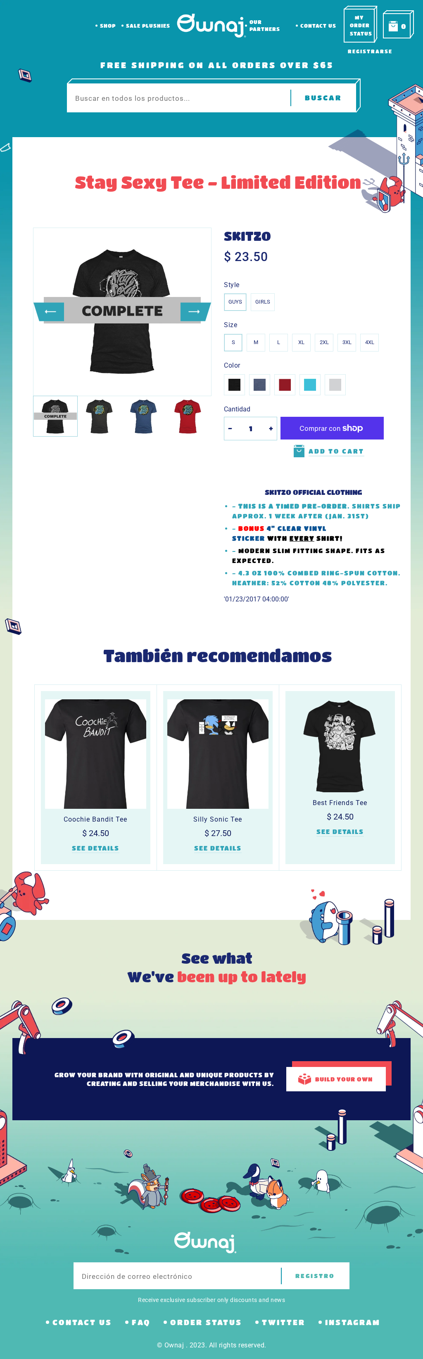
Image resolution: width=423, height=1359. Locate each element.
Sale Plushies (148, 26)
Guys (235, 302)
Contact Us (318, 26)
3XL (347, 342)
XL (301, 342)
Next (196, 311)
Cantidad (237, 409)
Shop (108, 26)
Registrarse (370, 51)
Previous (48, 311)
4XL (369, 342)
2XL (324, 342)
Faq (141, 1322)
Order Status (206, 1322)
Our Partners (265, 25)
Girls (262, 302)
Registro (315, 1275)
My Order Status (361, 25)
